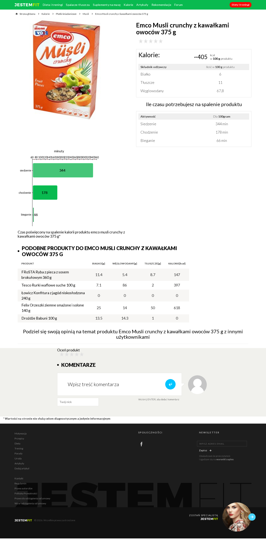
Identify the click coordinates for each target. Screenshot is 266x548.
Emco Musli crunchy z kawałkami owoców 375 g (121, 13)
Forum (178, 4)
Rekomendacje (161, 4)
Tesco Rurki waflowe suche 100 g (48, 285)
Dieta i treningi (53, 4)
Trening (19, 448)
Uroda (18, 458)
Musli (86, 13)
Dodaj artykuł (22, 468)
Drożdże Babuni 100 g (39, 318)
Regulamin (20, 483)
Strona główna (27, 13)
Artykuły (142, 4)
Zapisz (203, 450)
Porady (18, 453)
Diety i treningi (240, 4)
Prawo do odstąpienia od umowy (32, 498)
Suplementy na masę (107, 4)
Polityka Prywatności (26, 493)
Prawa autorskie (23, 488)
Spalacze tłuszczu (78, 4)
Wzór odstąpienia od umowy (30, 503)
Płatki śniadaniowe (66, 13)
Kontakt (19, 478)
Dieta (17, 443)
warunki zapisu (225, 459)
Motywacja (21, 433)
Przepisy (19, 438)
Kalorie (128, 4)
